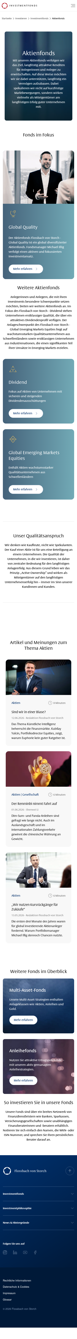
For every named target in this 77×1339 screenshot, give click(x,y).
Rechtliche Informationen (17, 1280)
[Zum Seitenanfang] (70, 1171)
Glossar (7, 1299)
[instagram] (5, 1252)
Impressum (9, 1293)
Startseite (7, 18)
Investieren (21, 18)
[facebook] (35, 1252)
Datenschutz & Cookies (16, 1286)
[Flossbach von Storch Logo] (5, 6)
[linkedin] (15, 1252)
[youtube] (25, 1252)
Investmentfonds (39, 18)
